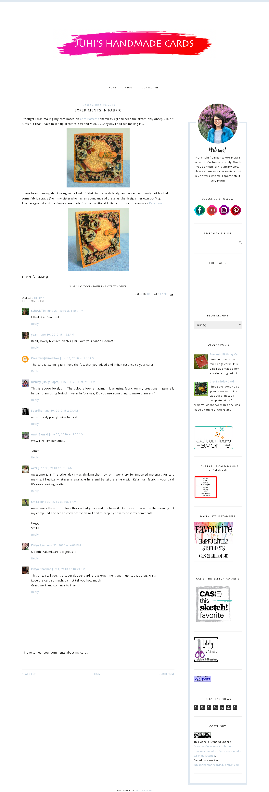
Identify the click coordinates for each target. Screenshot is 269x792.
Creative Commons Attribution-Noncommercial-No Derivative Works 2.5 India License (217, 751)
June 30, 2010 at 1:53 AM (77, 358)
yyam (34, 334)
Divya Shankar (41, 569)
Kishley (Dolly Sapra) (45, 382)
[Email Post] (171, 293)
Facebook (84, 286)
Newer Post (30, 674)
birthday (38, 297)
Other (123, 286)
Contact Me (150, 87)
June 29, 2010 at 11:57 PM (65, 311)
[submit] (240, 242)
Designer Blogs (144, 790)
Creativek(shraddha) (45, 358)
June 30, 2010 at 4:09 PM (63, 545)
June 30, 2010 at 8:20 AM (66, 434)
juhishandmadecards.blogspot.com (217, 765)
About (129, 87)
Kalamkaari (156, 203)
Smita (35, 502)
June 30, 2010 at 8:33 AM (55, 468)
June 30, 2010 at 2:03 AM (61, 410)
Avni (34, 468)
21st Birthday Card (222, 381)
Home (113, 87)
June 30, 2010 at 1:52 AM (57, 334)
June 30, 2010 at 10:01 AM (58, 502)
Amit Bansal (39, 434)
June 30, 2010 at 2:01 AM (78, 382)
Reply (35, 324)
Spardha (36, 410)
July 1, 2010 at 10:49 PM (68, 569)
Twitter (97, 286)
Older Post (166, 674)
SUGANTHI (38, 311)
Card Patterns (89, 119)
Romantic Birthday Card (225, 354)
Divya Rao (38, 545)
